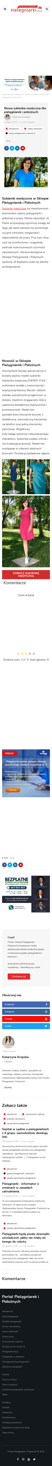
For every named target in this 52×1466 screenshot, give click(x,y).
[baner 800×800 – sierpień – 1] (26, 773)
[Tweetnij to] (12, 148)
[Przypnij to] (22, 148)
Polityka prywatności (12, 1422)
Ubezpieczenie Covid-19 (13, 1346)
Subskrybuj (7, 1412)
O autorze (8, 1062)
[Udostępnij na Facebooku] (6, 148)
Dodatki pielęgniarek (11, 1321)
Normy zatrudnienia (11, 1326)
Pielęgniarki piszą (10, 1351)
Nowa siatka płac (10, 1331)
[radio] (18, 654)
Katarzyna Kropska (21, 117)
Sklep (4, 1394)
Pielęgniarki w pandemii (13, 1356)
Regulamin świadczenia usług (16, 1427)
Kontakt (6, 1407)
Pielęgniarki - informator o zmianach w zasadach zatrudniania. (20, 1188)
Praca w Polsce (9, 1379)
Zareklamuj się (19, 976)
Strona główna (8, 94)
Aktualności (20, 94)
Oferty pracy (8, 1336)
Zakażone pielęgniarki (12, 1366)
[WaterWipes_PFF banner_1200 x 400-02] (26, 84)
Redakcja (6, 1402)
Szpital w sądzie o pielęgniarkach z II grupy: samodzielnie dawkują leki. (25, 1133)
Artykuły (8, 1087)
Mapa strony (8, 1432)
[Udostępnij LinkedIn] (17, 148)
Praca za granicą (9, 1384)
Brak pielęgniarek (10, 1316)
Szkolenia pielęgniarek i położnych (18, 1389)
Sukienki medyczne (14, 208)
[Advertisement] (26, 45)
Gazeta (5, 1374)
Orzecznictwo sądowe (12, 1341)
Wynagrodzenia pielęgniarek (15, 1361)
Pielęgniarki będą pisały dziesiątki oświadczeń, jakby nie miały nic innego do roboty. (25, 1238)
